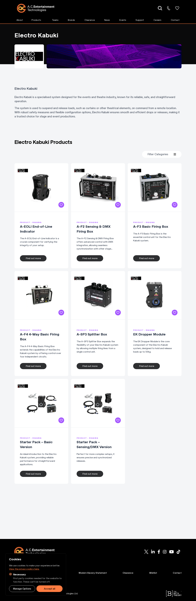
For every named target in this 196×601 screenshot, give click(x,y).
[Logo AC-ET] (37, 8)
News (107, 20)
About (20, 20)
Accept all (49, 588)
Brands (71, 20)
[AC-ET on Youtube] (171, 551)
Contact (175, 20)
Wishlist (153, 573)
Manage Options (22, 588)
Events (122, 20)
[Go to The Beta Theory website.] (174, 593)
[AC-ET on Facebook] (158, 551)
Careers (157, 20)
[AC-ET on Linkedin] (153, 551)
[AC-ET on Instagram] (164, 551)
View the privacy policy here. (24, 568)
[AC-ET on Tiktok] (178, 551)
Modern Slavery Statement (93, 573)
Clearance (90, 20)
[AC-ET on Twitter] (146, 551)
